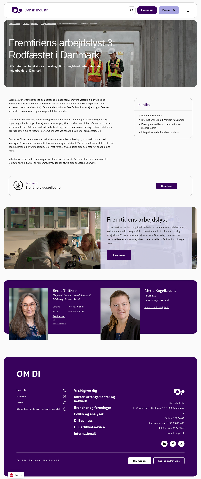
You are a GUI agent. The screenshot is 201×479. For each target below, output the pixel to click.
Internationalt (85, 433)
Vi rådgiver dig (85, 390)
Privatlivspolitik (51, 460)
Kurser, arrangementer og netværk (94, 399)
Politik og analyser (30, 24)
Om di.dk (21, 460)
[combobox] (16, 475)
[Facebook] (173, 444)
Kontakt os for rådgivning (157, 307)
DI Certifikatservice (89, 427)
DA (16, 475)
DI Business (83, 420)
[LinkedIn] (164, 444)
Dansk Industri (14, 24)
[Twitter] (181, 444)
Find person (34, 460)
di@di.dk (180, 433)
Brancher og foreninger (92, 408)
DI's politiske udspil (48, 24)
